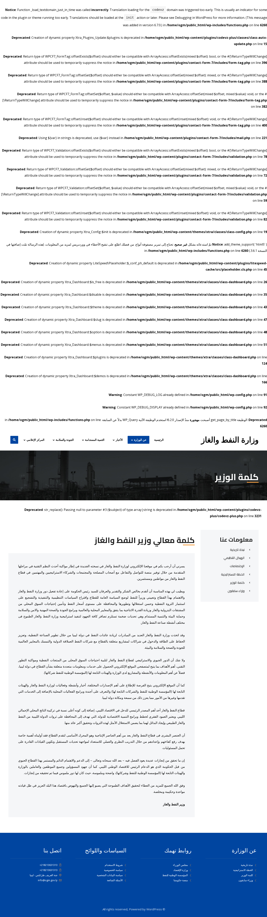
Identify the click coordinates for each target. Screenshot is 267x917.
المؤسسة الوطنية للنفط (175, 875)
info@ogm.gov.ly (47, 880)
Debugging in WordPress (193, 18)
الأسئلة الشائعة (115, 880)
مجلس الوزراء (180, 865)
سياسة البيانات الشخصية (110, 875)
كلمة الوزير (247, 875)
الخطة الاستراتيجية (243, 870)
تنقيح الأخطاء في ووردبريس (90, 244)
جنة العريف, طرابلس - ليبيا (43, 875)
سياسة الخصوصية (113, 870)
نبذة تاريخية (247, 865)
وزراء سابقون (245, 880)
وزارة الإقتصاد (180, 870)
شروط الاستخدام (114, 865)
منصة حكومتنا (181, 880)
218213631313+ (48, 865)
